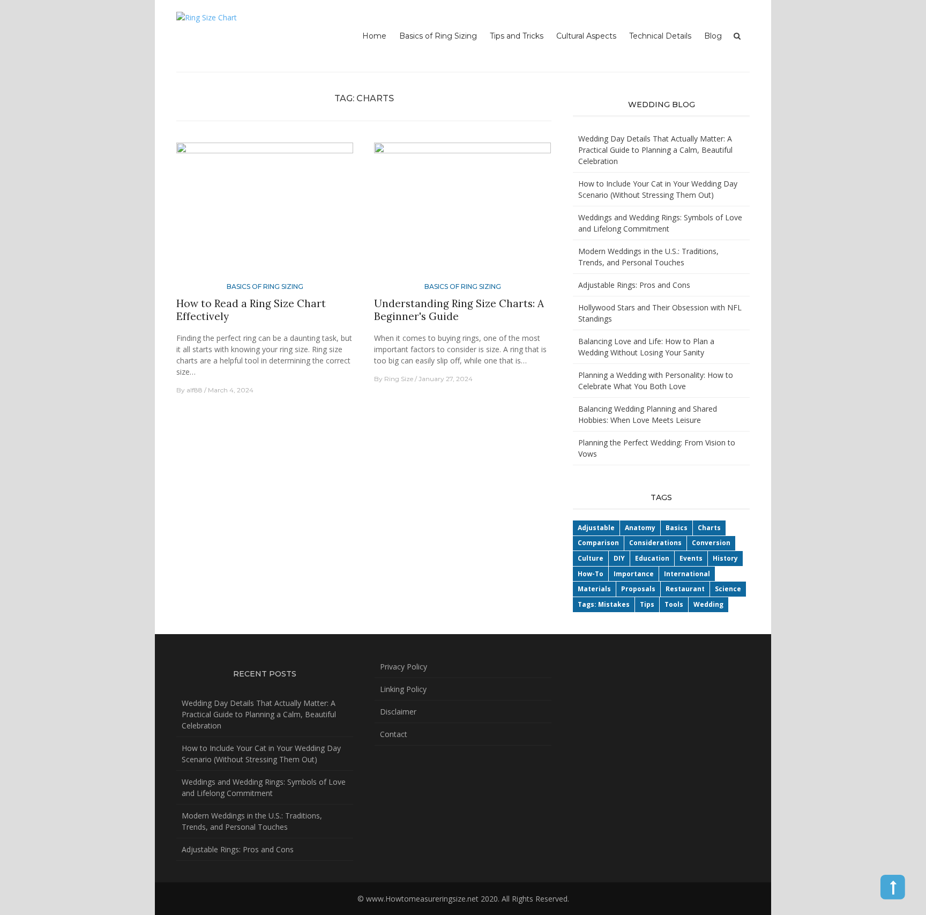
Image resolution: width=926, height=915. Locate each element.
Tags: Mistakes (604, 604)
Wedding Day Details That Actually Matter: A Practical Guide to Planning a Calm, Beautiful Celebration (655, 149)
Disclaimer (398, 711)
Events (691, 558)
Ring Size (398, 379)
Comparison (598, 542)
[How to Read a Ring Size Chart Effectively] (264, 211)
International (687, 573)
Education (652, 558)
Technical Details (660, 36)
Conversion (711, 542)
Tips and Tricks (516, 36)
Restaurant (685, 588)
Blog (713, 36)
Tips (647, 604)
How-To (590, 573)
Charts (709, 527)
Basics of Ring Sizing (438, 36)
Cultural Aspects (586, 36)
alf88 (194, 390)
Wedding (708, 604)
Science (728, 588)
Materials (594, 588)
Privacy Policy (403, 666)
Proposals (638, 588)
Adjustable (596, 527)
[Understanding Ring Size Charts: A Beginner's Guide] (462, 211)
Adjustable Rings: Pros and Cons (634, 285)
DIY (619, 558)
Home (374, 36)
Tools (673, 604)
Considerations (655, 542)
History (725, 558)
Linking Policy (403, 689)
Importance (634, 573)
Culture (590, 558)
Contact (393, 734)
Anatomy (640, 527)
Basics (677, 527)
